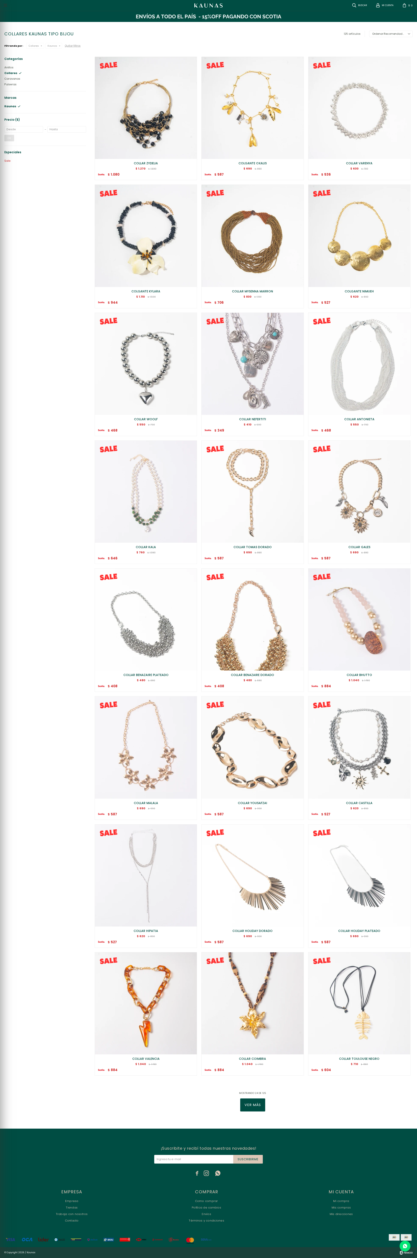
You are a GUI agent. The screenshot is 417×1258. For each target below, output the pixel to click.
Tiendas (72, 1207)
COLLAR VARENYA (359, 163)
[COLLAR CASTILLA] (359, 747)
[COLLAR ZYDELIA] (146, 108)
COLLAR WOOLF (146, 419)
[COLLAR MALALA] (146, 747)
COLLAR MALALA (146, 803)
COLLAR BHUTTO (359, 675)
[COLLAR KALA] (146, 491)
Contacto (72, 1220)
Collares (33, 46)
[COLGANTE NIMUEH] (359, 236)
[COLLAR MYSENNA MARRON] (252, 236)
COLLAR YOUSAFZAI (252, 803)
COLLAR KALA (146, 547)
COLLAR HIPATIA (146, 931)
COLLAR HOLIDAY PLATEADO (359, 931)
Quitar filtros (73, 46)
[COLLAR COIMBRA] (252, 1003)
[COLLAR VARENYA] (359, 108)
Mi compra (341, 1201)
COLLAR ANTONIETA (359, 419)
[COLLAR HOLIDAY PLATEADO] (359, 875)
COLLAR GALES (359, 547)
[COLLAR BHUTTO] (359, 619)
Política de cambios (206, 1207)
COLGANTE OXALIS (252, 163)
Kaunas (52, 46)
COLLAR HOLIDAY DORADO (252, 931)
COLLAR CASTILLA (359, 803)
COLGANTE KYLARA (145, 291)
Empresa (71, 1201)
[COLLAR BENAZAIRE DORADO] (252, 619)
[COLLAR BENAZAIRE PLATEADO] (146, 619)
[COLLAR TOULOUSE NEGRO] (359, 1003)
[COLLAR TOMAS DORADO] (252, 491)
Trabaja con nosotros (72, 1214)
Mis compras (341, 1207)
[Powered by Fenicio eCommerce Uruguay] (406, 1252)
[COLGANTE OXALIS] (252, 108)
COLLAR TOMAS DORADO (252, 547)
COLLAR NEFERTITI (252, 419)
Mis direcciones (341, 1214)
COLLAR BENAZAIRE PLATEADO (146, 675)
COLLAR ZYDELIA (146, 163)
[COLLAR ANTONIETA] (359, 364)
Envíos (206, 1214)
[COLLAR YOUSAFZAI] (252, 747)
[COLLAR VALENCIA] (146, 1003)
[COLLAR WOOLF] (146, 364)
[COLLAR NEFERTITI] (252, 364)
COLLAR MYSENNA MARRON (252, 291)
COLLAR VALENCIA (146, 1059)
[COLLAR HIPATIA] (146, 875)
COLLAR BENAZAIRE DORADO (252, 675)
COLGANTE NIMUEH (359, 291)
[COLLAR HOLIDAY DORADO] (252, 875)
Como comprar (206, 1201)
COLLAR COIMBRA (252, 1059)
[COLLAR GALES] (359, 491)
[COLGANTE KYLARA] (146, 236)
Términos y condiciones (206, 1220)
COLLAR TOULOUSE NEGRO (359, 1059)
